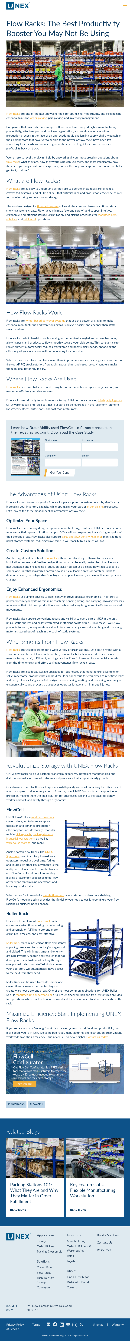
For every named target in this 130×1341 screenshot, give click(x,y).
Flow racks (13, 113)
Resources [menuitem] (104, 1250)
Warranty (118, 1324)
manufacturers (107, 215)
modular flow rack (42, 817)
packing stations (43, 834)
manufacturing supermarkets (34, 995)
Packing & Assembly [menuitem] (49, 1251)
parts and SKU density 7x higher (82, 536)
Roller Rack (44, 921)
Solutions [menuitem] (43, 1261)
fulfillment (29, 219)
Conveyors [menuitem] (43, 1287)
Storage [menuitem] (42, 1241)
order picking (38, 118)
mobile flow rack (53, 895)
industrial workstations (20, 838)
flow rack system (47, 206)
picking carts (23, 834)
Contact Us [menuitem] (104, 1242)
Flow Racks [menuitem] (44, 1272)
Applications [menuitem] (45, 1235)
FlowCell (36, 1104)
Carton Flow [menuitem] (44, 1267)
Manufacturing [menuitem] (76, 1241)
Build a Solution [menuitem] (108, 1235)
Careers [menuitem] (72, 1287)
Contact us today (96, 1037)
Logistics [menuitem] (72, 1261)
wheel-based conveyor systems (45, 320)
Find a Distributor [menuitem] (78, 1277)
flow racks (12, 162)
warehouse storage (18, 843)
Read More (18, 1209)
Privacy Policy (15, 1324)
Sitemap (98, 1324)
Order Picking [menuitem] (45, 1246)
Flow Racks (16, 1104)
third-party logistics (110, 400)
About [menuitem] (71, 1271)
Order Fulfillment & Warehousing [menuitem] (79, 1248)
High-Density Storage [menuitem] (45, 1280)
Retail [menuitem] (70, 1256)
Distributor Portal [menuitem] (78, 1282)
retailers (11, 219)
